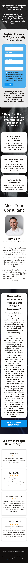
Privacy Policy (8, 559)
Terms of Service (16, 559)
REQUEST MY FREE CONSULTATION (14, 423)
